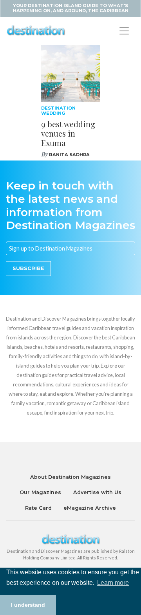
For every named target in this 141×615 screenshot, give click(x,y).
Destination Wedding (58, 110)
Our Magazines (40, 492)
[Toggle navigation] (124, 31)
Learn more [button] (113, 582)
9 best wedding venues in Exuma (68, 133)
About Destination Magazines (70, 477)
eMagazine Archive (89, 508)
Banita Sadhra (69, 154)
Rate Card (38, 508)
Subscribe (28, 268)
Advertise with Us (97, 492)
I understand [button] (28, 605)
